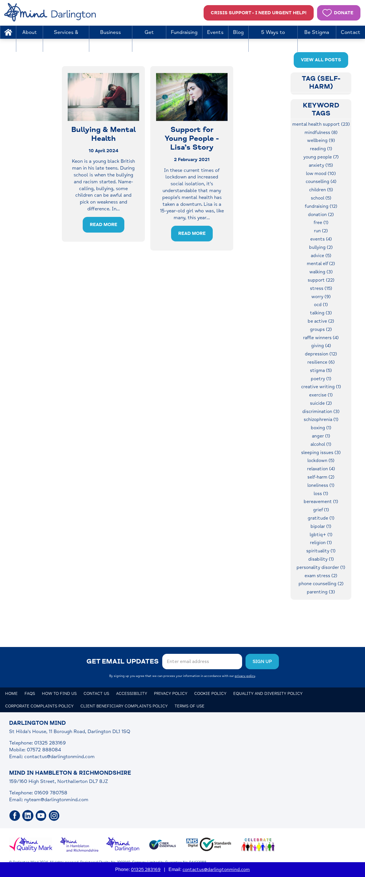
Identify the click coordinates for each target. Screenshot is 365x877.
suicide (321, 403)
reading (321, 149)
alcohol (321, 444)
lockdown (320, 460)
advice (321, 256)
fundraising (321, 206)
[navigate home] (51, 12)
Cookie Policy (210, 693)
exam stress (321, 576)
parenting (321, 592)
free (321, 222)
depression (321, 354)
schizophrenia (321, 419)
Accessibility (131, 693)
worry (321, 297)
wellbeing (321, 140)
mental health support (321, 124)
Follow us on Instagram (54, 815)
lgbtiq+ (321, 535)
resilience (321, 362)
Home (8, 32)
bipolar (321, 526)
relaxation (321, 469)
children (321, 190)
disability (321, 559)
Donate (343, 13)
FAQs (30, 693)
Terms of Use (189, 706)
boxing (321, 428)
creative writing (321, 387)
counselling (321, 181)
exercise (321, 395)
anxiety (321, 165)
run (321, 231)
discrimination (321, 411)
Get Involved (149, 38)
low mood (321, 173)
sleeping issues (321, 452)
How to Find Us (59, 693)
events (321, 239)
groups (321, 329)
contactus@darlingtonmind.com (59, 757)
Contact (350, 32)
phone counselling (321, 584)
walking (321, 272)
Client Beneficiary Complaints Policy (124, 706)
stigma (321, 370)
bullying (321, 247)
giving (321, 346)
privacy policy (245, 676)
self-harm (320, 477)
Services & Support (66, 38)
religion (321, 543)
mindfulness (321, 132)
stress (321, 288)
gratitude (321, 518)
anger (321, 436)
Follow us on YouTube (41, 815)
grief (321, 510)
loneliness (320, 485)
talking (321, 313)
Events (215, 32)
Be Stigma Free (316, 38)
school (321, 198)
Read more (103, 224)
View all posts (321, 60)
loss (321, 494)
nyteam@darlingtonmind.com (56, 800)
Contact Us (96, 693)
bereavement (321, 501)
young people (321, 157)
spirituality (321, 551)
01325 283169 (146, 869)
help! (259, 13)
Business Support (110, 38)
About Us (29, 38)
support (321, 280)
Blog (238, 32)
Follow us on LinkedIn (28, 815)
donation (321, 214)
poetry (321, 379)
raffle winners (321, 338)
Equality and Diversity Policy (268, 693)
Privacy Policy (170, 693)
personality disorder (321, 567)
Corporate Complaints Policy (39, 706)
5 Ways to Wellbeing (273, 38)
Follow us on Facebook (15, 815)
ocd (321, 305)
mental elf (321, 263)
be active (321, 321)
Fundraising (184, 32)
